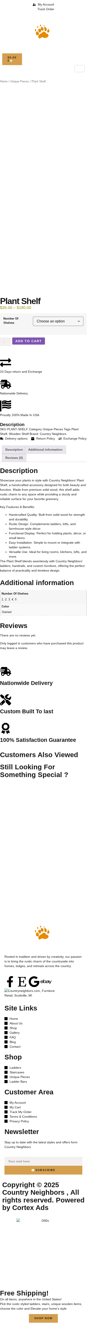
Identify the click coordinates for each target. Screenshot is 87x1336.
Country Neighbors (53, 434)
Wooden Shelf (19, 434)
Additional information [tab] (45, 449)
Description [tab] (14, 449)
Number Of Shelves (10, 320)
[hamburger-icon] (80, 68)
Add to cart (28, 341)
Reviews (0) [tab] (14, 458)
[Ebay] (46, 981)
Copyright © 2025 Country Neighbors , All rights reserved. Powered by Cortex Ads (43, 1196)
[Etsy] (22, 981)
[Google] (34, 981)
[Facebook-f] (10, 981)
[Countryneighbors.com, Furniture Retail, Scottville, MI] (32, 994)
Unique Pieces (19, 81)
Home (4, 81)
